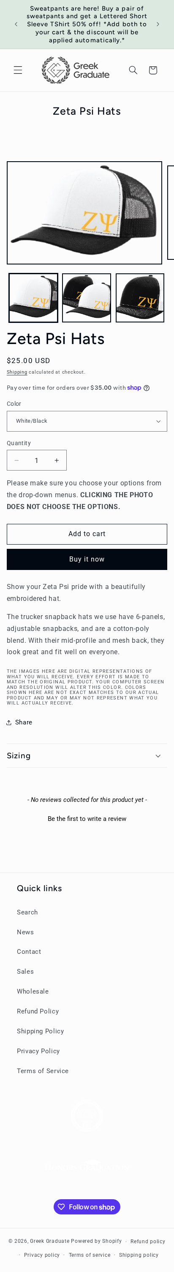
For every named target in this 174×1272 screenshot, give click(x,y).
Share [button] (24, 722)
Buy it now (87, 559)
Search (27, 912)
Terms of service (90, 1255)
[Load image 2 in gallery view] (86, 297)
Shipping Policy (40, 1031)
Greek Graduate (49, 1241)
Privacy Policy (38, 1051)
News (25, 932)
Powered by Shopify (96, 1241)
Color (14, 403)
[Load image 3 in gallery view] (140, 297)
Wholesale (33, 991)
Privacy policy (42, 1255)
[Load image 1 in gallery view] (33, 297)
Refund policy (148, 1241)
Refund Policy (38, 1011)
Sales (25, 971)
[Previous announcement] (16, 24)
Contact (29, 951)
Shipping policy (139, 1255)
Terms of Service (43, 1071)
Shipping (17, 372)
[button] (17, 70)
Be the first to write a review (87, 819)
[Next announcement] (158, 24)
